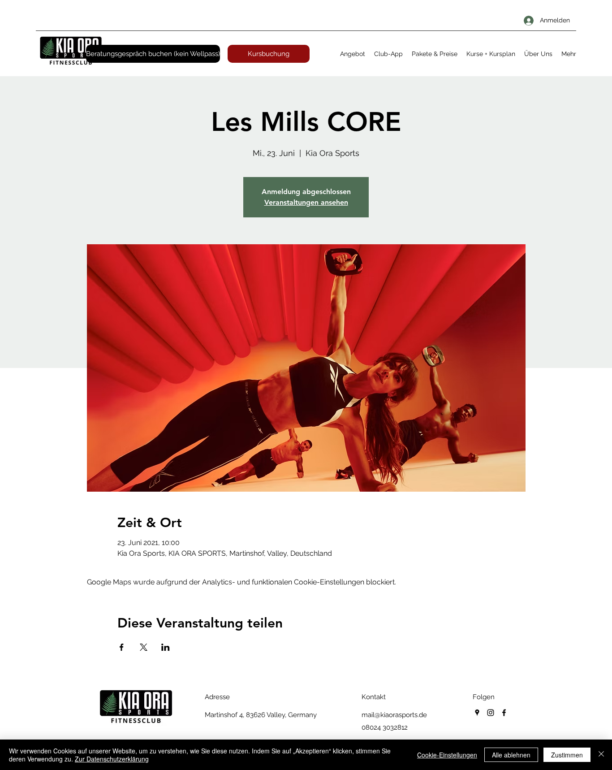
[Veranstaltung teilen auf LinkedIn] (165, 647)
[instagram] (490, 712)
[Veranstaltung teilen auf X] (143, 647)
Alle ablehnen (511, 754)
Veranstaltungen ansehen (306, 202)
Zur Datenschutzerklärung (112, 758)
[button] (353, 54)
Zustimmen (567, 754)
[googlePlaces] (477, 712)
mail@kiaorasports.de (394, 715)
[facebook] (504, 712)
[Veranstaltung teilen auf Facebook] (121, 647)
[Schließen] (601, 755)
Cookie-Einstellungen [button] (447, 754)
